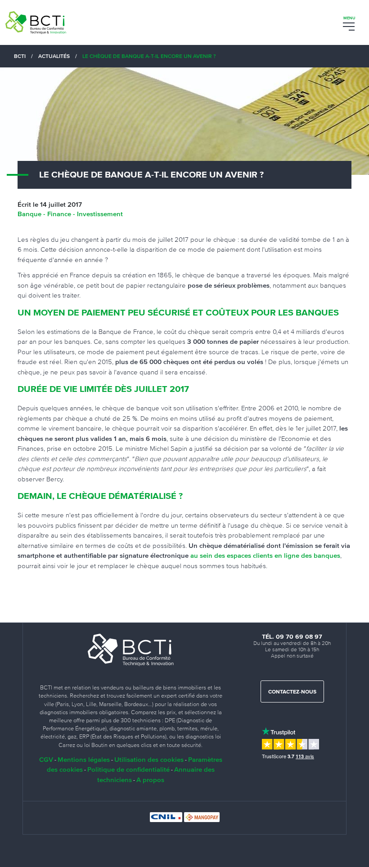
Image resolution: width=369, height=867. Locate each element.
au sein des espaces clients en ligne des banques (265, 555)
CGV (46, 759)
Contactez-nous (292, 692)
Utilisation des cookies (149, 759)
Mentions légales (84, 759)
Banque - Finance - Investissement (70, 214)
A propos (150, 779)
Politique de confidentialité (128, 769)
